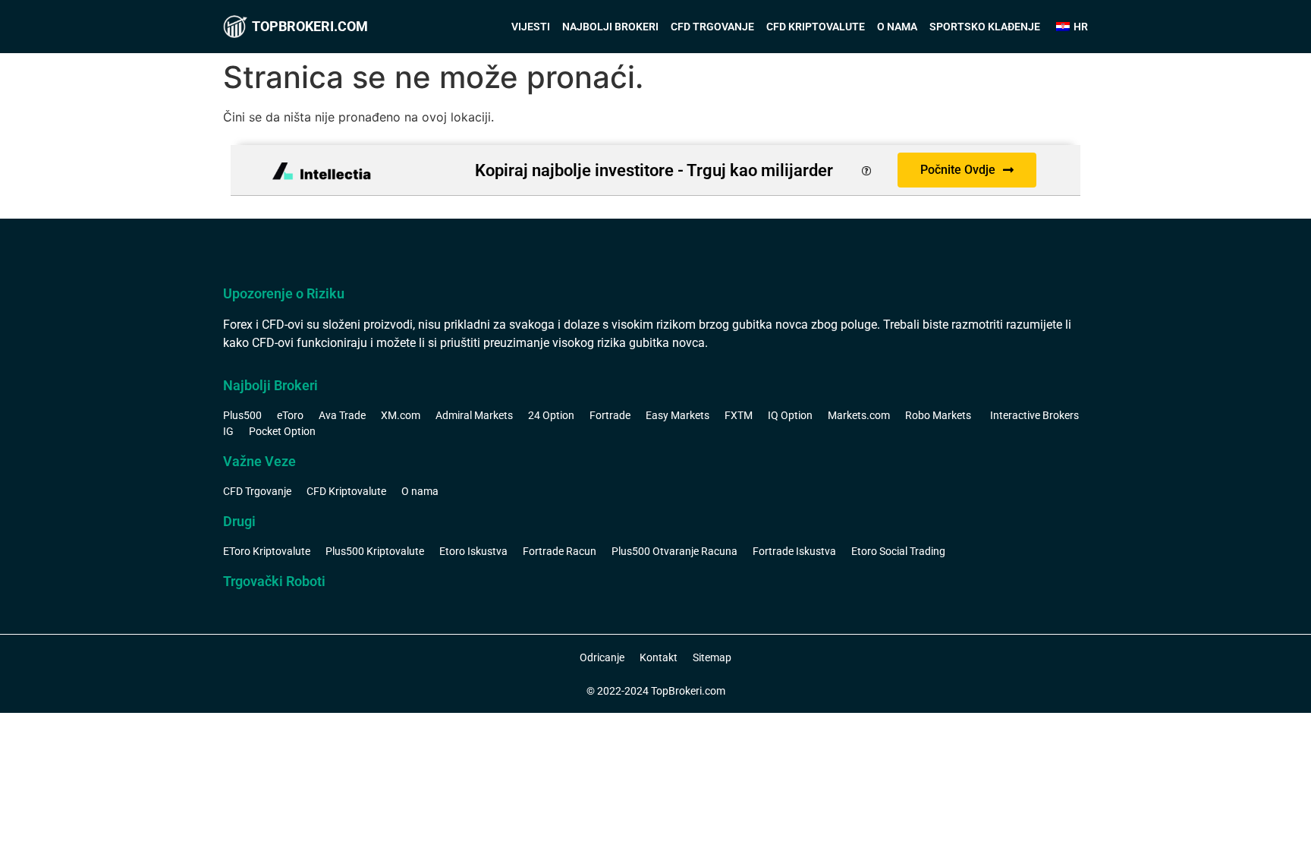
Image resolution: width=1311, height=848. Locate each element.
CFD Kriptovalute (815, 26)
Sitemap (712, 657)
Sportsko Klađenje (984, 26)
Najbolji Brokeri (610, 26)
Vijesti (530, 26)
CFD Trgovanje (712, 26)
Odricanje (602, 657)
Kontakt (659, 657)
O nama (897, 26)
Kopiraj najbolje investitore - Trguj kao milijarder (654, 170)
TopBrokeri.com (310, 26)
